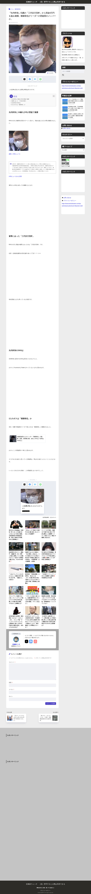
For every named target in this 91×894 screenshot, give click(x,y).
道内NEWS (53, 517)
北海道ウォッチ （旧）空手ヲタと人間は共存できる (45, 2)
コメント (12, 662)
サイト (11, 696)
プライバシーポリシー (45, 890)
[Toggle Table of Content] (53, 96)
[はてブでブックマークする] (35, 79)
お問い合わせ (66, 128)
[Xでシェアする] (24, 79)
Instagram (35, 643)
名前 (11, 682)
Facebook (31, 643)
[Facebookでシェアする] (30, 79)
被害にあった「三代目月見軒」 (19, 101)
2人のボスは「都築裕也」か (18, 104)
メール (11, 689)
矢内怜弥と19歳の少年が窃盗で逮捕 (20, 99)
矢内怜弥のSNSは (16, 102)
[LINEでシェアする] (40, 79)
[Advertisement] (32, 202)
